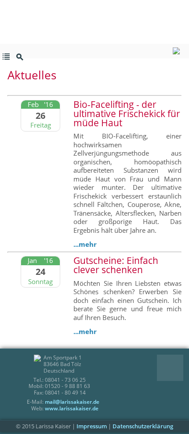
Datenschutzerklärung (143, 426)
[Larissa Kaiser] (94, 51)
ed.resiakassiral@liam (72, 402)
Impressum (91, 426)
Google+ (163, 374)
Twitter (176, 361)
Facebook (163, 361)
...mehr (85, 244)
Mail (176, 374)
